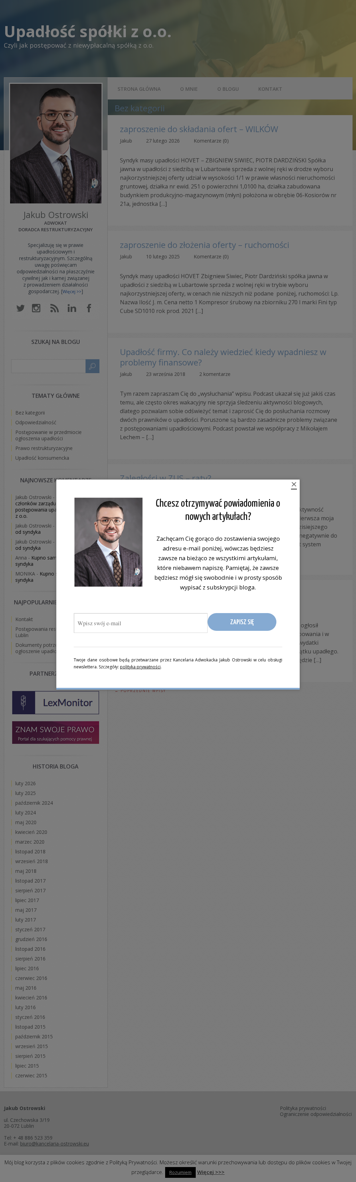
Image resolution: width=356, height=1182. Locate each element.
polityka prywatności (140, 667)
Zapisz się (242, 622)
